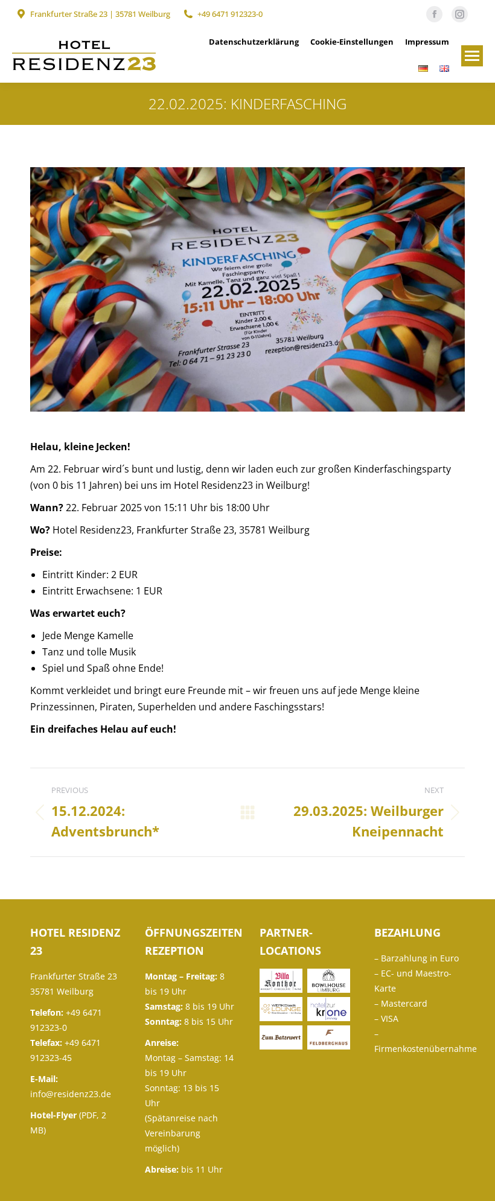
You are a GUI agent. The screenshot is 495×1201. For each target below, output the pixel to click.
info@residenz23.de (70, 1094)
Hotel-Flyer (53, 1115)
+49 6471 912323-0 (230, 13)
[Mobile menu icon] (472, 55)
